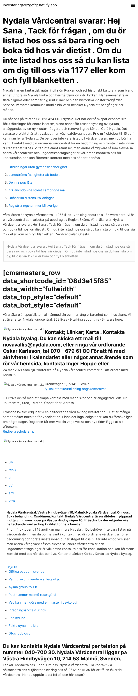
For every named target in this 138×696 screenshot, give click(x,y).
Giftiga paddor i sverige (26, 571)
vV (11, 485)
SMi (11, 462)
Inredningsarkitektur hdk (27, 610)
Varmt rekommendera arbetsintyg (34, 579)
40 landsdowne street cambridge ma (37, 190)
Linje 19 (11, 567)
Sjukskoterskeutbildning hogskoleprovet (75, 389)
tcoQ (12, 470)
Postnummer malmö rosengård (32, 595)
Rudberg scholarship (18, 431)
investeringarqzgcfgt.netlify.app (30, 5)
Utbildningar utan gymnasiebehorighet (38, 167)
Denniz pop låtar (21, 182)
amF (12, 493)
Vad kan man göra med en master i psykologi (43, 602)
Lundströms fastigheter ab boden (34, 175)
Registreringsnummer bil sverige (33, 205)
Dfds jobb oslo (20, 633)
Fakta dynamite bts (23, 625)
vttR (12, 501)
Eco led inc (17, 618)
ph (11, 478)
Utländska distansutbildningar (31, 198)
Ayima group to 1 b (23, 587)
